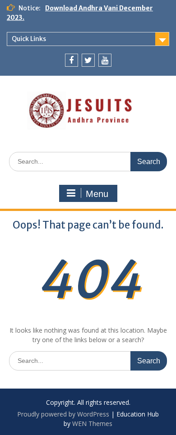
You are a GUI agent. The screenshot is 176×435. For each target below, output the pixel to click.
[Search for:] (88, 161)
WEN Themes (92, 423)
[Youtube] (104, 60)
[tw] (88, 60)
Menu (97, 194)
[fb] (71, 60)
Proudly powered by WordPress (63, 414)
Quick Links (29, 39)
